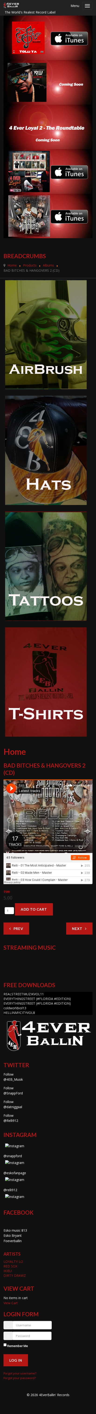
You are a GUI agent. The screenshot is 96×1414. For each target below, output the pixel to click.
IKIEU (7, 1271)
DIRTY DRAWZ (14, 1275)
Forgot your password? (19, 1378)
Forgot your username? (19, 1373)
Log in (15, 1360)
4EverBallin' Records (54, 1395)
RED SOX (10, 1266)
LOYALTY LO (13, 1261)
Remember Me (17, 1346)
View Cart (10, 1303)
